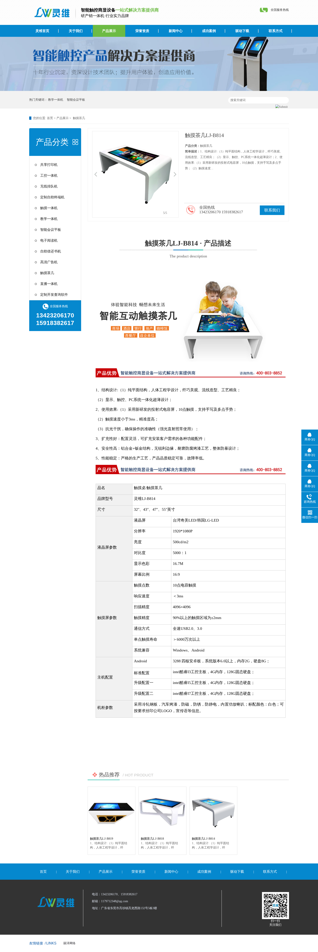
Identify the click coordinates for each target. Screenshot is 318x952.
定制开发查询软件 (54, 294)
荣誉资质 (142, 31)
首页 (50, 118)
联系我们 (272, 210)
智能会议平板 (76, 99)
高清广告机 (49, 262)
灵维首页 (42, 31)
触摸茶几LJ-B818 (152, 838)
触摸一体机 (49, 208)
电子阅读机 (49, 240)
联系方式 (276, 31)
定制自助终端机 (52, 197)
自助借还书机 (50, 251)
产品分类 (52, 142)
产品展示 (109, 31)
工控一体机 (49, 175)
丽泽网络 (69, 943)
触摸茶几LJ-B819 (101, 838)
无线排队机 (49, 186)
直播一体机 (49, 284)
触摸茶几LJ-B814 (203, 838)
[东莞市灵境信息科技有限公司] (50, 12)
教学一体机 (55, 99)
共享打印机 (49, 164)
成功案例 (209, 31)
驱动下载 (242, 31)
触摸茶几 (79, 118)
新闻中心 (176, 31)
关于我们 (76, 31)
